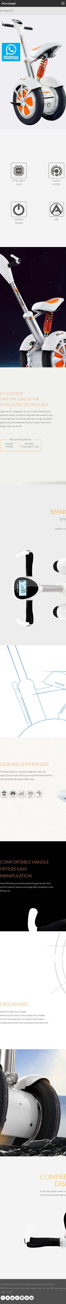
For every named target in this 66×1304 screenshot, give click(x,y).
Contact (50, 1284)
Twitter (7, 1298)
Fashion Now (11, 1284)
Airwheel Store (17, 1298)
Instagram (22, 1298)
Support (28, 1284)
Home (3, 1284)
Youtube (12, 1298)
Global (31, 1298)
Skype (26, 1298)
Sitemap (35, 1284)
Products (20, 1284)
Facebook (3, 1298)
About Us (42, 1284)
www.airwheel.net (14, 1288)
